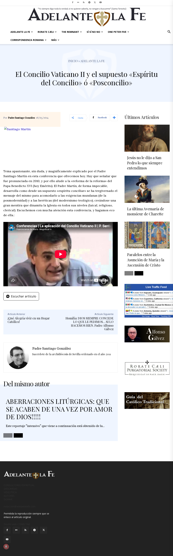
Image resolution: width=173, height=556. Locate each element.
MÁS (54, 40)
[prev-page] (8, 435)
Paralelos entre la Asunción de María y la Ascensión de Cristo (145, 260)
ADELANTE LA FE (20, 31)
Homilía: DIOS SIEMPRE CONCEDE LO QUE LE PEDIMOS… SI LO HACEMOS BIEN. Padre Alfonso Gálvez (90, 323)
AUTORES (9, 495)
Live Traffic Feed (156, 287)
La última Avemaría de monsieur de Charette (145, 211)
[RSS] (83, 2)
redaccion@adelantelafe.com (19, 506)
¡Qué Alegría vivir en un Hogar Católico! (29, 320)
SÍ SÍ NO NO (93, 31)
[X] (94, 2)
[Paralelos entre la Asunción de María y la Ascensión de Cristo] (147, 235)
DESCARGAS (10, 488)
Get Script (146, 316)
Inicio (73, 61)
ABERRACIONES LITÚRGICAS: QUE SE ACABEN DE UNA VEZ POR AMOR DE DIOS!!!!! (59, 409)
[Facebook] (72, 2)
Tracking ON (165, 316)
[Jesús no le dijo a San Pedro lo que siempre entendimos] (147, 138)
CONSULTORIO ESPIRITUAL (19, 485)
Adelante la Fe (92, 61)
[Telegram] (89, 2)
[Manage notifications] (6, 546)
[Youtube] (100, 2)
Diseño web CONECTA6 (17, 524)
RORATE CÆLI (46, 31)
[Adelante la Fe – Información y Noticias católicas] (86, 17)
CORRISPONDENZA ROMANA (27, 40)
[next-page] (18, 435)
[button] (169, 32)
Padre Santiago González (21, 118)
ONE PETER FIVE (117, 31)
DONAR (8, 499)
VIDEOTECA (10, 492)
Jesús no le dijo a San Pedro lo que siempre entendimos (144, 163)
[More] (114, 117)
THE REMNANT (70, 31)
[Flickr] (78, 2)
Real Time (155, 316)
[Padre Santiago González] (18, 357)
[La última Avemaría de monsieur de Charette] (147, 189)
